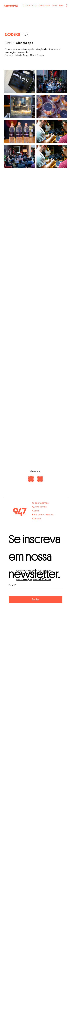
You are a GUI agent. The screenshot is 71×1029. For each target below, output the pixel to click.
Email (12, 585)
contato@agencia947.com (33, 579)
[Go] (40, 479)
